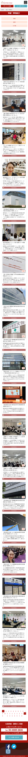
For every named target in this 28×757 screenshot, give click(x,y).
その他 (14, 25)
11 (5, 713)
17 (19, 714)
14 (12, 714)
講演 (14, 22)
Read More (14, 60)
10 (2, 714)
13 (9, 714)
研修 (14, 18)
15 (14, 714)
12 (7, 714)
